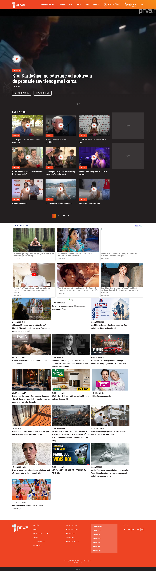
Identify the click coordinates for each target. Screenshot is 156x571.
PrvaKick (96, 542)
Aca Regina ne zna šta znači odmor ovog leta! (25, 141)
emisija (62, 4)
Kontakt (36, 525)
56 (64, 215)
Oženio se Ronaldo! (19, 204)
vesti (95, 4)
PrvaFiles (97, 550)
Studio (35, 537)
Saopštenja (70, 537)
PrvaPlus (96, 530)
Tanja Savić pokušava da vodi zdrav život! (92, 141)
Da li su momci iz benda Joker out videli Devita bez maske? (27, 173)
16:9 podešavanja (39, 541)
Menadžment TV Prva (40, 533)
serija (78, 4)
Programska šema (48, 4)
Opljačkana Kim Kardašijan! (89, 204)
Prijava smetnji (71, 533)
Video (87, 4)
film (70, 4)
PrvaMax (96, 534)
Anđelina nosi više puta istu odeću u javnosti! (93, 173)
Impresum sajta (71, 525)
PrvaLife (96, 546)
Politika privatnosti (72, 541)
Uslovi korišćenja (72, 529)
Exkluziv (16, 136)
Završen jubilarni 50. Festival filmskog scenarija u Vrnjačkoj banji (60, 173)
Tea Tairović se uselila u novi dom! (59, 204)
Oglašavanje (37, 545)
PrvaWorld (97, 538)
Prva (35, 529)
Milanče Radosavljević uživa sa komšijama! (58, 141)
